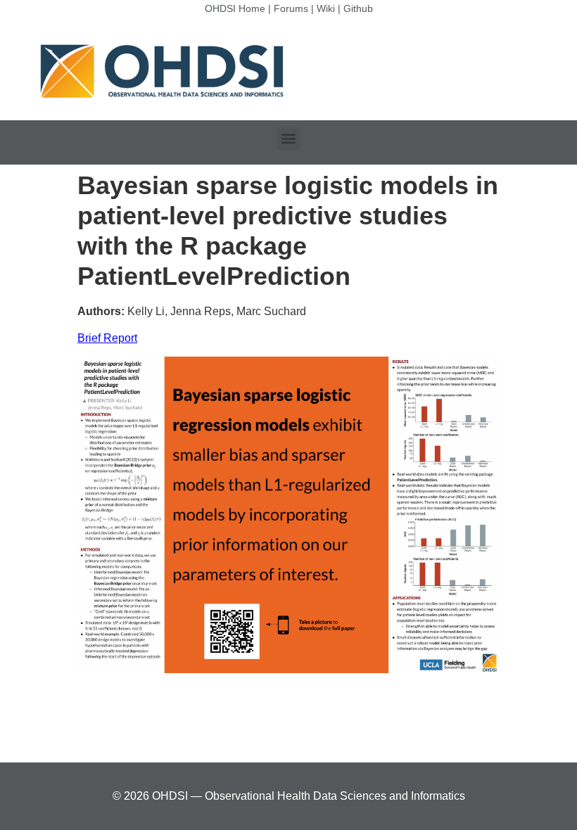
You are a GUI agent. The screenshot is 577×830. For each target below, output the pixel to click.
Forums (291, 8)
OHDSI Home (235, 8)
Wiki (326, 8)
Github (358, 8)
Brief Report (107, 338)
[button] (288, 139)
